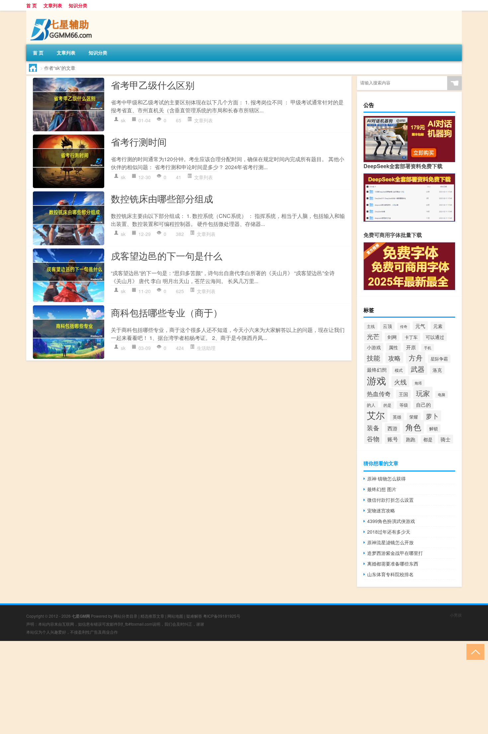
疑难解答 (194, 616)
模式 (399, 370)
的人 (371, 405)
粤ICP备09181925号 (221, 616)
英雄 (397, 417)
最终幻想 (377, 369)
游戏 (376, 380)
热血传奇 (379, 393)
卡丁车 (411, 337)
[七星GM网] (61, 13)
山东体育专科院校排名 (390, 574)
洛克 (437, 370)
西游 (392, 428)
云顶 (387, 326)
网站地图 (175, 616)
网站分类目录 (125, 616)
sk (123, 120)
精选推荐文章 (152, 616)
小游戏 (374, 347)
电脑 (441, 394)
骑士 (445, 439)
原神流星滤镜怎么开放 (390, 542)
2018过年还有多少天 (388, 531)
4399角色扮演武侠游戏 (391, 521)
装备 (373, 427)
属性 (393, 347)
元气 (420, 325)
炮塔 (418, 382)
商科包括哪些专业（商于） (166, 312)
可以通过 (435, 337)
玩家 (423, 393)
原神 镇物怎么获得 (386, 478)
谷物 (373, 438)
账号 (392, 439)
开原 (411, 347)
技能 (373, 358)
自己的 (423, 404)
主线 (371, 326)
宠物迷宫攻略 (381, 510)
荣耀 (413, 417)
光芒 (373, 336)
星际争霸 (439, 359)
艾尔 (376, 414)
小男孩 (456, 615)
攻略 (394, 357)
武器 (418, 369)
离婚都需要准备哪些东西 (392, 563)
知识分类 (78, 5)
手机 (427, 347)
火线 (400, 381)
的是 (387, 405)
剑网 (392, 337)
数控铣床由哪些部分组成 (162, 198)
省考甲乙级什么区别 (153, 84)
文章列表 (52, 5)
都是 (428, 439)
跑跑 (410, 439)
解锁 (433, 428)
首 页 (31, 5)
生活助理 (206, 348)
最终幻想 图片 (381, 489)
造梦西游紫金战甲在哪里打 (395, 553)
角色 (413, 427)
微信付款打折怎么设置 (390, 499)
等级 (403, 405)
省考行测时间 (139, 141)
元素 (438, 326)
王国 (403, 394)
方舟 (416, 358)
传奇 (403, 326)
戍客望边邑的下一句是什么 (166, 255)
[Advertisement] (199, 687)
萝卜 (432, 415)
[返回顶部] (473, 651)
